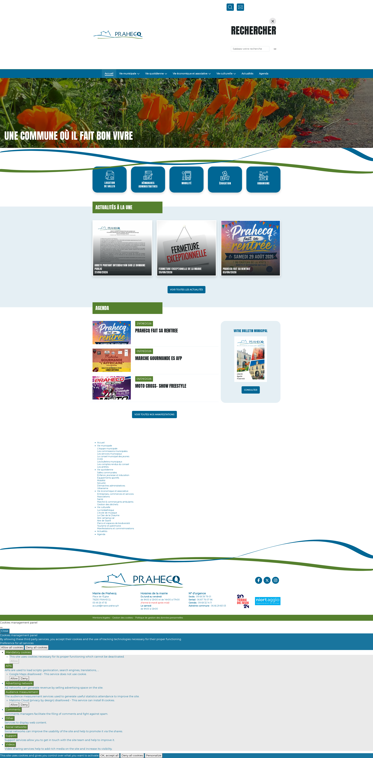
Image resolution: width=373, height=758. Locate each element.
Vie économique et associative (190, 73)
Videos (10, 744)
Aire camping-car (106, 518)
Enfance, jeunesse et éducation (113, 475)
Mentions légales (101, 617)
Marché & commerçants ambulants (115, 502)
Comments (13, 709)
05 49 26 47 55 (100, 602)
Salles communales (107, 472)
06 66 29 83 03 (218, 605)
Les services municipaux (109, 454)
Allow (14, 661)
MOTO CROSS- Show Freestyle (160, 386)
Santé (100, 499)
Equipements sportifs (108, 478)
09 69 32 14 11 (205, 602)
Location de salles (109, 184)
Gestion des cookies (122, 617)
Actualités (247, 73)
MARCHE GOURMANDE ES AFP (158, 358)
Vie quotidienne (154, 73)
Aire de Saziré (104, 520)
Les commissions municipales (112, 451)
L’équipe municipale (107, 448)
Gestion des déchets (107, 504)
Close (4, 631)
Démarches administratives (148, 184)
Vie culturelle (225, 73)
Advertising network (19, 683)
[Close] (1, 627)
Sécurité (101, 483)
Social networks (16, 727)
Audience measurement (22, 692)
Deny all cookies (36, 647)
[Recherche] (275, 48)
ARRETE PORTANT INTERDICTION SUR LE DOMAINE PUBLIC (120, 267)
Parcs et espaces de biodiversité (113, 523)
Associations (103, 496)
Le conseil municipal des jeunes (113, 456)
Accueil (109, 73)
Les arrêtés (103, 467)
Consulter (250, 390)
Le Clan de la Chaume (108, 515)
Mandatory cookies (18, 652)
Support (11, 735)
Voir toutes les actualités (186, 289)
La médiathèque (105, 510)
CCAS (100, 459)
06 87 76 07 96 (204, 599)
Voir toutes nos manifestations (154, 414)
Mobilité (186, 183)
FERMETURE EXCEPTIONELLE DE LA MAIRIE (180, 269)
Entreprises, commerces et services (115, 494)
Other (9, 718)
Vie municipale (127, 73)
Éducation (225, 183)
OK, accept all (109, 755)
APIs (9, 665)
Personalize (153, 755)
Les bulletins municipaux (109, 461)
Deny (24, 678)
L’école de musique (107, 512)
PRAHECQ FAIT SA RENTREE (236, 269)
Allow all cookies (12, 647)
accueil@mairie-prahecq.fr (106, 605)
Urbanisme (263, 183)
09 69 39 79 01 (203, 596)
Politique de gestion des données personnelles (159, 617)
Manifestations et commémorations (115, 528)
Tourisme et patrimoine (109, 526)
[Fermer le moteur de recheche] (272, 21)
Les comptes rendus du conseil (113, 464)
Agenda (263, 73)
